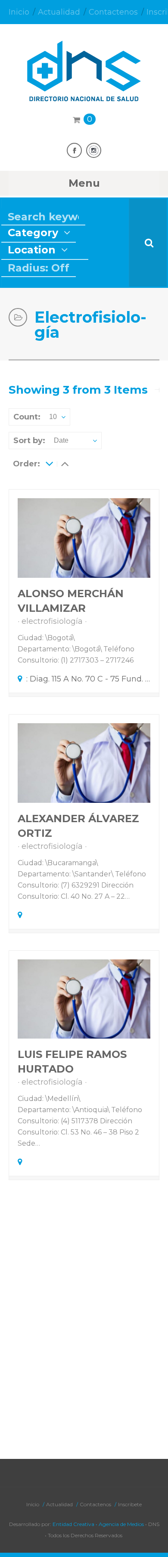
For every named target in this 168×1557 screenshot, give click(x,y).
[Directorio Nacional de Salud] (84, 93)
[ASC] (49, 464)
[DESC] (65, 464)
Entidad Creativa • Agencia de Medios (98, 1524)
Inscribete (130, 1504)
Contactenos (113, 12)
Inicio (19, 12)
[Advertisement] (84, 1338)
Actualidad (59, 12)
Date (61, 440)
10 (53, 416)
